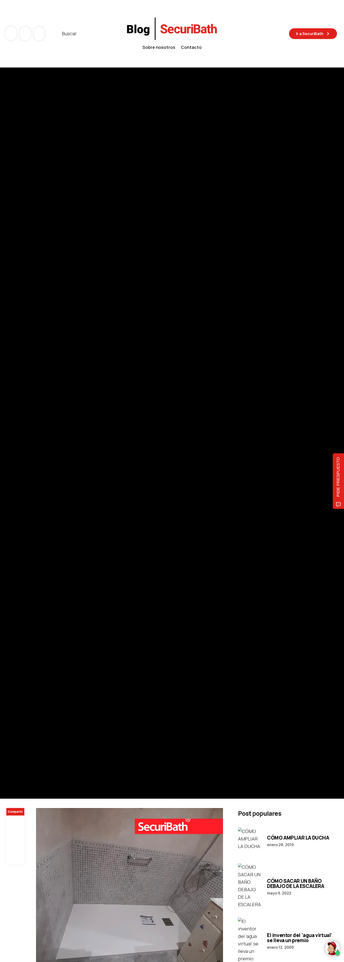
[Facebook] (15, 821)
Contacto (191, 47)
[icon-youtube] (25, 33)
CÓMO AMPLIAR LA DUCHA (298, 837)
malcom (30, 461)
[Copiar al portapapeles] (15, 858)
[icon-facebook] (11, 33)
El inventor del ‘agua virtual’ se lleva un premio (299, 938)
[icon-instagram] (39, 33)
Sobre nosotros (159, 47)
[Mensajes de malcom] (11, 461)
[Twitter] (15, 834)
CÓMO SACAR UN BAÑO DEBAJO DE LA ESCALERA (295, 883)
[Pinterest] (15, 846)
